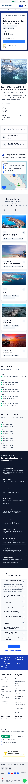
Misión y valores (5, 681)
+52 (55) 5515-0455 (10, 742)
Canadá (17, 685)
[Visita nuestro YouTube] (10, 768)
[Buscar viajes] (16, 5)
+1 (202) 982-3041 (11, 739)
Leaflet (17, 189)
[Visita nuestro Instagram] (6, 768)
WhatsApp (6, 736)
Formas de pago (5, 697)
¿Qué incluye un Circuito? (5, 694)
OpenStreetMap (23, 189)
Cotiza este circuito (14, 646)
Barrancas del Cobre (20, 681)
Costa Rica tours (19, 708)
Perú (16, 688)
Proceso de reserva (6, 691)
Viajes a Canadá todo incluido (20, 705)
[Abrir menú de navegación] (25, 5)
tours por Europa (19, 702)
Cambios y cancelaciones (4, 700)
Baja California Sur (7, 10)
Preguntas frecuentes (6, 703)
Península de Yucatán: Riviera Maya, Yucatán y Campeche (20, 692)
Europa (17, 683)
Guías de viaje (4, 686)
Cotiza (21, 5)
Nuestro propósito (5, 679)
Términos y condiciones (6, 764)
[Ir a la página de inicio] (1, 9)
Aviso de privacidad (19, 764)
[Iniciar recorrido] (4, 187)
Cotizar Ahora (14, 41)
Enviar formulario (18, 736)
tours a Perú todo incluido (19, 711)
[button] (14, 175)
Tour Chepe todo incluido (19, 699)
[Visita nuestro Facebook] (2, 768)
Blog (2, 684)
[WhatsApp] (25, 781)
